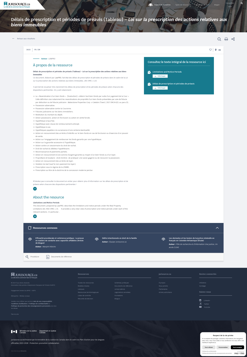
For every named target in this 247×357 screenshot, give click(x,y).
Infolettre (202, 283)
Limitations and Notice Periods (167, 72)
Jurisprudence (120, 289)
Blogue (117, 299)
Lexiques (81, 289)
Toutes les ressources (86, 283)
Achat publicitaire (165, 292)
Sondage (202, 286)
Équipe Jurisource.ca (117, 242)
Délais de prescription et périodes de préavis (173, 83)
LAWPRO (52, 59)
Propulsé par (240, 352)
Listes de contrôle (84, 296)
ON (219, 50)
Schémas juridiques (122, 283)
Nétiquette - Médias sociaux (20, 296)
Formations (119, 296)
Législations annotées (122, 292)
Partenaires (163, 289)
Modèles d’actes (83, 286)
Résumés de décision (85, 299)
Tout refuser (209, 347)
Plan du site (15, 314)
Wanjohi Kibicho (49, 247)
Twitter (206, 304)
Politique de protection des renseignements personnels (217, 353)
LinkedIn (207, 301)
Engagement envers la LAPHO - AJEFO (23, 290)
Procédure (34, 257)
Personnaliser (223, 347)
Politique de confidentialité (209, 351)
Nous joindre (163, 286)
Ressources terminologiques (88, 292)
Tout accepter (237, 347)
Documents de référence (61, 257)
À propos (162, 283)
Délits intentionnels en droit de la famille (119, 238)
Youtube (207, 307)
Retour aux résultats (26, 39)
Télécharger (161, 76)
